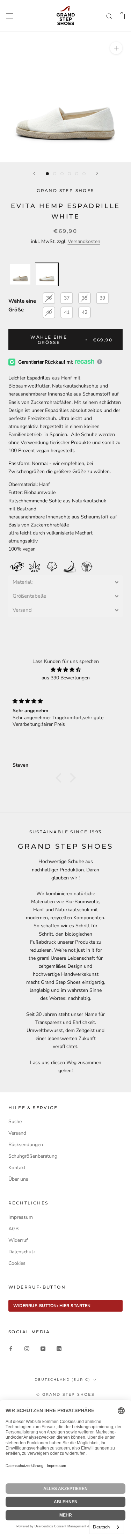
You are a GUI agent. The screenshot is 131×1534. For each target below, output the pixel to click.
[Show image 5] (76, 173)
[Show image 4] (69, 173)
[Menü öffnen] (9, 15)
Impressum (20, 1217)
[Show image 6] (84, 173)
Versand (17, 1133)
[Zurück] (34, 173)
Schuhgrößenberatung (32, 1156)
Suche (15, 1121)
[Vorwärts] (97, 173)
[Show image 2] (54, 173)
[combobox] (106, 1527)
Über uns (18, 1179)
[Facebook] (10, 1348)
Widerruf (18, 1240)
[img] (65, 669)
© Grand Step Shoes (65, 1394)
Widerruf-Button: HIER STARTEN (52, 1305)
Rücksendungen (25, 1144)
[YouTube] (43, 1348)
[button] (65, 582)
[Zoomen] (116, 48)
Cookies (17, 1263)
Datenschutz (21, 1251)
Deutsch (101, 1527)
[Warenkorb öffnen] (122, 15)
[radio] (20, 274)
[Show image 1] (47, 173)
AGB (13, 1228)
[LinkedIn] (59, 1348)
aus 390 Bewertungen (66, 677)
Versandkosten (84, 241)
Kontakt (17, 1167)
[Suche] (109, 16)
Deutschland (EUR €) (62, 1379)
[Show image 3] (62, 173)
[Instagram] (26, 1348)
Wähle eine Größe (22, 305)
